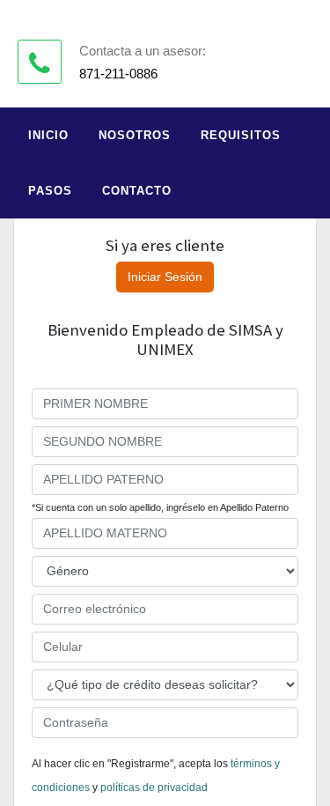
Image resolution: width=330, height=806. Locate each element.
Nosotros (135, 135)
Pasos (50, 190)
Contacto (137, 190)
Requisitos (241, 135)
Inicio (48, 135)
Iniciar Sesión (165, 277)
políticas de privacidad (154, 787)
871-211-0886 (118, 73)
